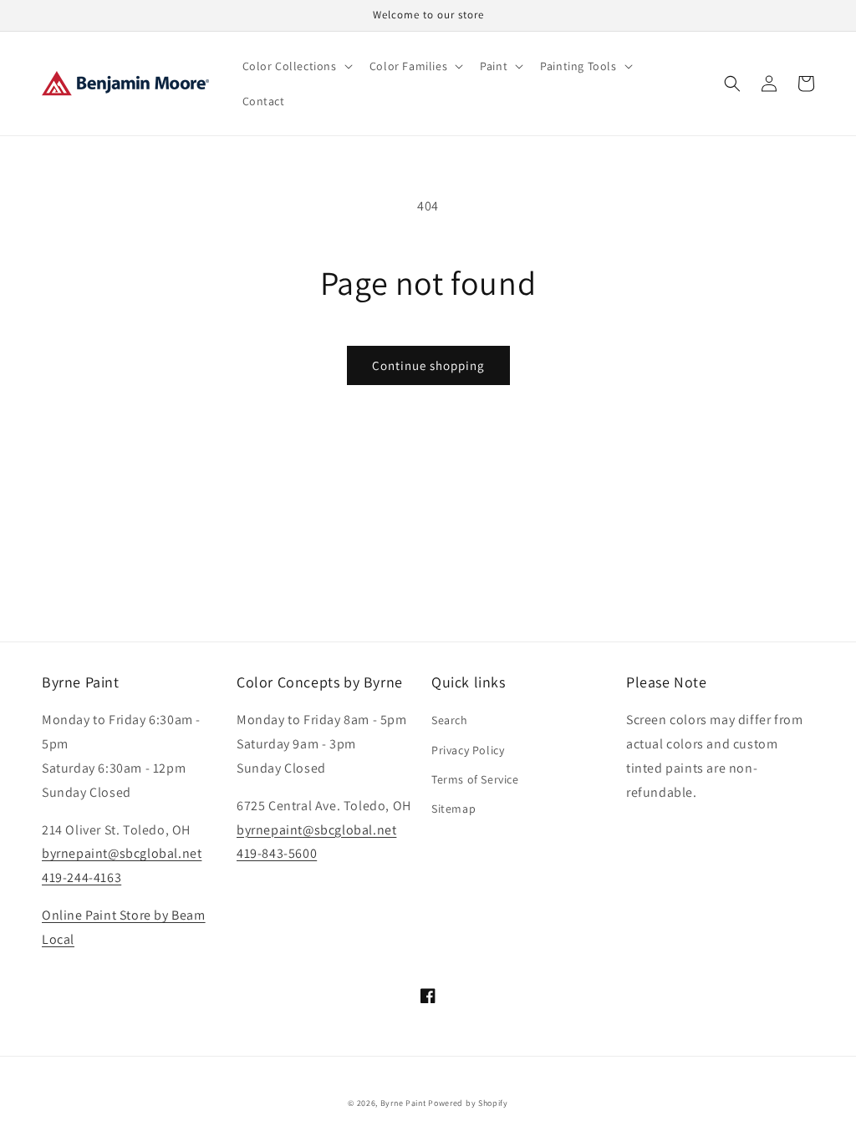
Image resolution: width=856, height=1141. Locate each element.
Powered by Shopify (468, 1103)
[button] (295, 66)
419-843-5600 (277, 853)
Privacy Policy (467, 750)
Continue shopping (428, 365)
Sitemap (453, 808)
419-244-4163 (81, 877)
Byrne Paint (403, 1103)
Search (449, 720)
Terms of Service (475, 779)
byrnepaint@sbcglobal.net (121, 853)
